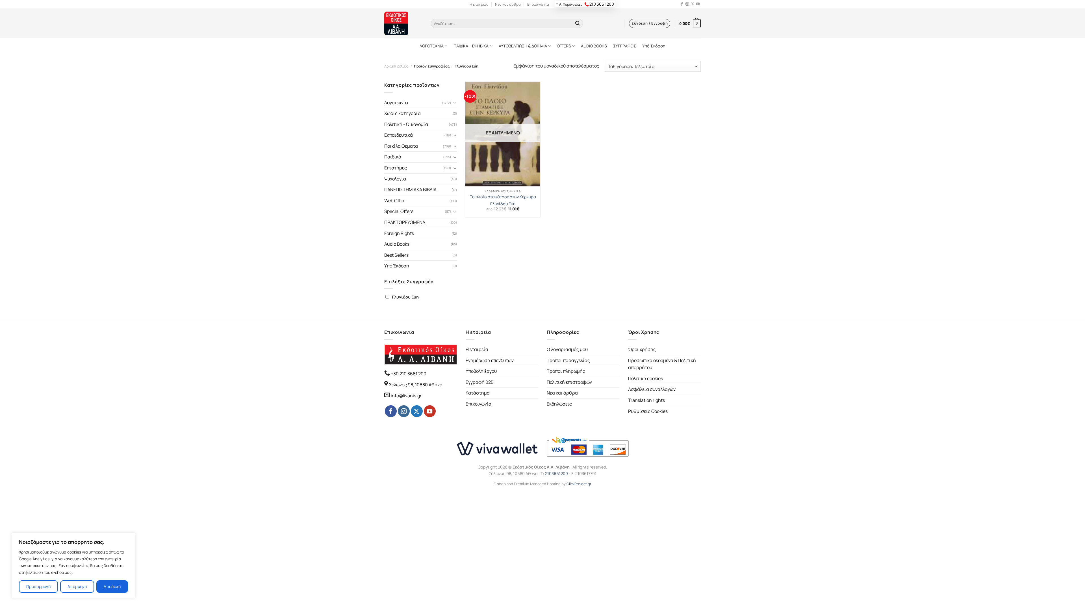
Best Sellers (396, 255)
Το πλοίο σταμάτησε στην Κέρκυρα (503, 196)
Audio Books (396, 244)
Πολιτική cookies (645, 378)
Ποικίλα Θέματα (401, 146)
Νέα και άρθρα (508, 4)
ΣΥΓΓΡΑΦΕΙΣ (624, 46)
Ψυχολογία (395, 179)
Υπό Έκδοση (653, 46)
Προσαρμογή (38, 586)
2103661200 (556, 473)
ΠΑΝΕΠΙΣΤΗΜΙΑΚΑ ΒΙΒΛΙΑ (410, 189)
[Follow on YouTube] (698, 4)
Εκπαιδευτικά (398, 135)
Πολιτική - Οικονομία (406, 124)
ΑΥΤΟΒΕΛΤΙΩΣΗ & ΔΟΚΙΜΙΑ (523, 46)
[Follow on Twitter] (692, 4)
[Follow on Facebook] (681, 4)
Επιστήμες (395, 168)
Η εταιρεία (479, 4)
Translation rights (646, 400)
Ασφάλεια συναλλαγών (652, 389)
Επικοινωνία (538, 4)
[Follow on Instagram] (687, 4)
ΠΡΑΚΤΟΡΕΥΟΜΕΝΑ (404, 222)
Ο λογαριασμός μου (567, 349)
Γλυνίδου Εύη (405, 297)
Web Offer (394, 200)
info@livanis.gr (406, 396)
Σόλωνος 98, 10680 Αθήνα (415, 385)
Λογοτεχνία (396, 102)
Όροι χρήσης (642, 349)
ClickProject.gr (579, 483)
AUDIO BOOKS (594, 46)
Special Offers (398, 211)
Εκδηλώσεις (559, 404)
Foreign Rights (399, 233)
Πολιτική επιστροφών (569, 382)
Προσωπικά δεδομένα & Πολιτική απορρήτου (662, 364)
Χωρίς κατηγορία (402, 113)
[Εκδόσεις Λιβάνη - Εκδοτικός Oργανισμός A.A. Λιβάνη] (403, 23)
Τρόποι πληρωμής (566, 371)
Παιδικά (392, 157)
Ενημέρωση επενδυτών (490, 360)
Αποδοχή (112, 586)
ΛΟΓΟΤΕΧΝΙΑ (432, 46)
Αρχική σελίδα (396, 66)
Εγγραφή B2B (480, 382)
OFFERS (564, 46)
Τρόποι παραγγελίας (568, 360)
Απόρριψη (77, 586)
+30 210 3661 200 (408, 374)
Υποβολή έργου (481, 371)
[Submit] (577, 23)
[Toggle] (455, 102)
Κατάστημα (478, 393)
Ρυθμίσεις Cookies (648, 411)
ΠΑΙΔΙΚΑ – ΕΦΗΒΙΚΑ (471, 46)
